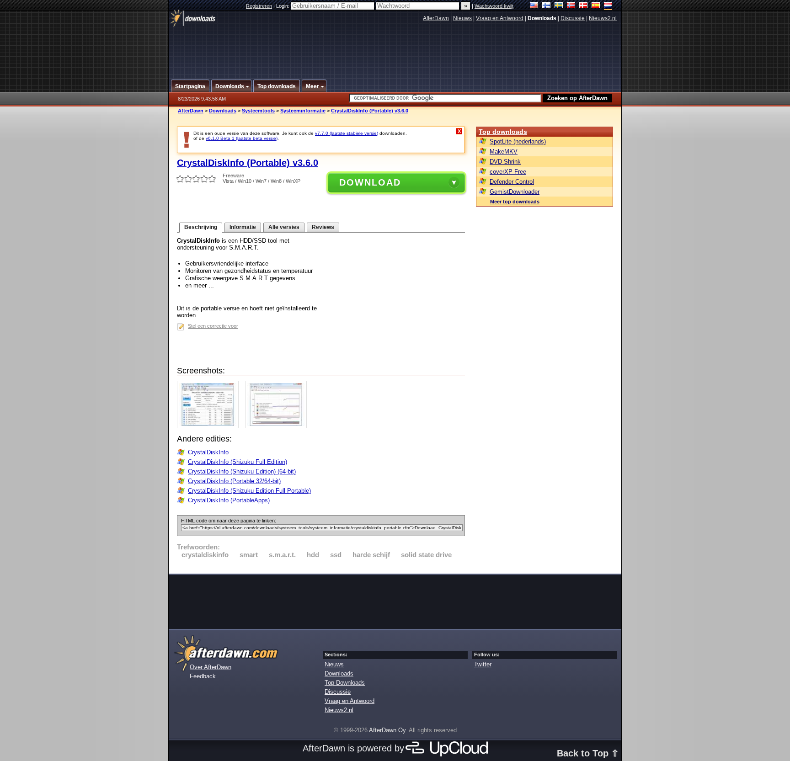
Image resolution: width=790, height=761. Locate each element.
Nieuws (462, 18)
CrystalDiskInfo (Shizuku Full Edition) (237, 461)
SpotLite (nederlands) (518, 141)
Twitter (482, 664)
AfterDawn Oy (387, 730)
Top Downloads (345, 682)
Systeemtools (258, 110)
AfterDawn (436, 18)
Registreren (259, 6)
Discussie (572, 18)
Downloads (222, 110)
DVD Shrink (505, 161)
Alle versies (283, 227)
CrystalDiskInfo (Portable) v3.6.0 (369, 110)
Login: (283, 6)
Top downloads (503, 131)
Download (370, 182)
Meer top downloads (514, 201)
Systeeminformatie (303, 110)
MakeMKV (504, 151)
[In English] (534, 6)
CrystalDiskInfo (208, 452)
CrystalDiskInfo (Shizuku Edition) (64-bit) (242, 471)
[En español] (596, 6)
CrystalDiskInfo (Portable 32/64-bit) (234, 481)
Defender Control (512, 181)
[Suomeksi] (546, 6)
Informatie (243, 227)
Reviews (323, 227)
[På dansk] (583, 6)
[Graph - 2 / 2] (278, 426)
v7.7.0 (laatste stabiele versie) (346, 133)
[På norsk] (571, 6)
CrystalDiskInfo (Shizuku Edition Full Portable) (249, 490)
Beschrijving (200, 227)
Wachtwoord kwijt (494, 6)
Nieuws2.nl (603, 18)
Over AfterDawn (210, 667)
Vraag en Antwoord (499, 18)
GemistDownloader (514, 191)
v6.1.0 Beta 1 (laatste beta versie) (242, 138)
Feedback (203, 676)
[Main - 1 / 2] (210, 426)
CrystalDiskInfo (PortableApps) (229, 500)
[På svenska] (559, 6)
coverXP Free (508, 171)
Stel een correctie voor (213, 326)
